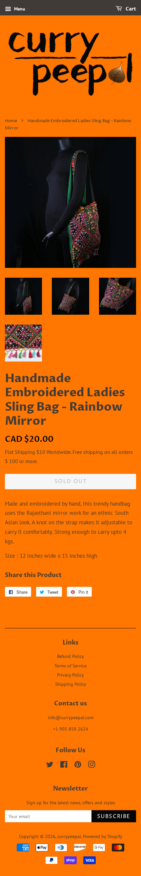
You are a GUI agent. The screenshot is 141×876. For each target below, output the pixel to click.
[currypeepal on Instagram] (91, 765)
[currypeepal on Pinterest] (77, 765)
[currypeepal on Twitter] (49, 765)
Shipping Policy (70, 684)
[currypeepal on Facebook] (64, 765)
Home (11, 121)
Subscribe (114, 816)
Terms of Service (70, 665)
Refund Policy (70, 656)
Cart (130, 9)
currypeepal (69, 836)
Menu (19, 9)
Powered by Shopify (102, 836)
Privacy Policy (70, 675)
